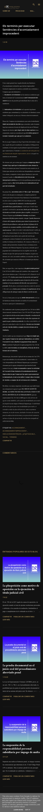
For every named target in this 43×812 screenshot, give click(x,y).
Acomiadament (18, 428)
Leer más (6, 620)
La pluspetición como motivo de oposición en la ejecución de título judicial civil (21, 589)
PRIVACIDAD (20, 11)
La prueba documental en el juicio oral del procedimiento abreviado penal (19, 669)
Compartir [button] (7, 441)
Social (5, 437)
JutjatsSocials (29, 434)
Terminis (13, 437)
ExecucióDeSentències (12, 434)
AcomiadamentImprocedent (15, 431)
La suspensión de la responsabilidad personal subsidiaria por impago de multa (21, 748)
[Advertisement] (21, 527)
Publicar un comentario (24, 617)
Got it (27, 810)
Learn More (18, 810)
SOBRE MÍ (6, 11)
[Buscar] (33, 4)
